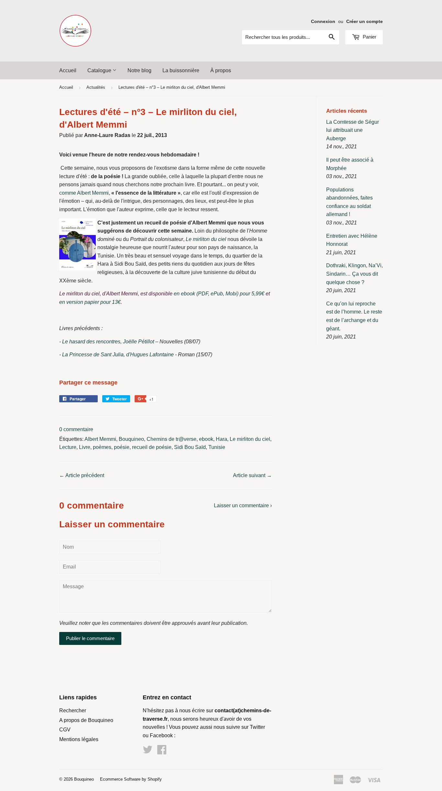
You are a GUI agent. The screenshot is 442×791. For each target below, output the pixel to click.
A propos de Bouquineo (86, 720)
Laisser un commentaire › (243, 505)
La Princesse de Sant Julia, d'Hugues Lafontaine (118, 354)
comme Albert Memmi (84, 193)
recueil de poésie (151, 447)
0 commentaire (76, 429)
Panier (368, 37)
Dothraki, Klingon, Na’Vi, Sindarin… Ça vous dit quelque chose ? (354, 274)
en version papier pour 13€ (90, 302)
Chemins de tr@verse (171, 439)
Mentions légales (78, 739)
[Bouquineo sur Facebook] (162, 751)
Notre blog (139, 70)
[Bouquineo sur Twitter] (147, 751)
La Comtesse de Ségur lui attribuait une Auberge (352, 130)
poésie (121, 447)
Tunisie (216, 447)
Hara (221, 439)
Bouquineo (131, 439)
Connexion (323, 21)
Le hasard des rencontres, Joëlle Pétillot (108, 341)
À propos (220, 70)
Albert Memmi (100, 439)
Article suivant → (252, 475)
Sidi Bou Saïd (190, 447)
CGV (65, 729)
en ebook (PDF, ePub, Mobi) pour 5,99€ (219, 293)
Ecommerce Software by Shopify (131, 779)
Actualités (95, 87)
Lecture (67, 447)
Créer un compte (364, 21)
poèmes (102, 447)
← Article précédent (81, 475)
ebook (206, 439)
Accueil (67, 70)
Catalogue (100, 70)
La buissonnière (180, 70)
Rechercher (72, 710)
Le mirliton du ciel (206, 239)
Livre (84, 447)
